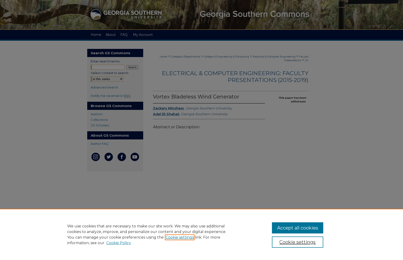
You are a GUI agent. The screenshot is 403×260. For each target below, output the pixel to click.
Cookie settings (180, 237)
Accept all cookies (297, 228)
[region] (201, 234)
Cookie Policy (118, 243)
